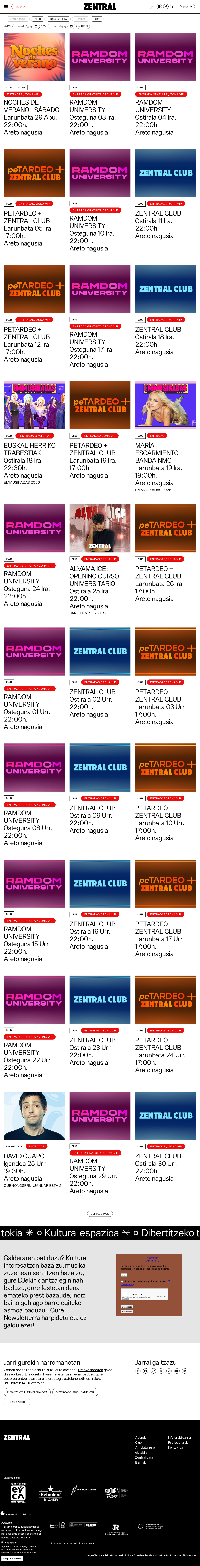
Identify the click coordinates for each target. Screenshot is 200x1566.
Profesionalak (178, 1442)
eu (152, 6)
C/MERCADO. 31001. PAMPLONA (75, 1392)
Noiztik (7, 26)
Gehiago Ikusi (100, 1213)
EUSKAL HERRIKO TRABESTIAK (30, 449)
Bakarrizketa (58, 19)
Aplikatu (83, 26)
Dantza (80, 19)
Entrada (157, 435)
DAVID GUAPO (24, 1156)
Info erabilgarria (179, 1437)
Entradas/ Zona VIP (34, 203)
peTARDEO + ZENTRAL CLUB (27, 217)
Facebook (166, 6)
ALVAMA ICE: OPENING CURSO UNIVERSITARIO (94, 576)
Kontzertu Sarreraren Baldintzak (176, 1555)
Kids (97, 19)
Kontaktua (175, 1447)
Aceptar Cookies (12, 1558)
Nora (44, 26)
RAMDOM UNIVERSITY (87, 106)
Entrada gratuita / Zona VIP (95, 94)
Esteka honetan (90, 1370)
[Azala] (100, 6)
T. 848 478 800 (17, 1402)
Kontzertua (17, 19)
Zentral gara (144, 1457)
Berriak (140, 1462)
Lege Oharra (94, 1555)
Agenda (20, 6)
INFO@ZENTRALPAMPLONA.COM (27, 1392)
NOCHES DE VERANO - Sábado (31, 106)
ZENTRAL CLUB (158, 213)
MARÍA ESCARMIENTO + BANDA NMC (159, 453)
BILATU (187, 6)
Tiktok (172, 6)
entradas (36, 1146)
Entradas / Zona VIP (23, 94)
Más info (25, 1537)
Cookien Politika (144, 1555)
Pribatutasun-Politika (118, 1555)
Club (38, 19)
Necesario (11, 1542)
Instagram (159, 6)
